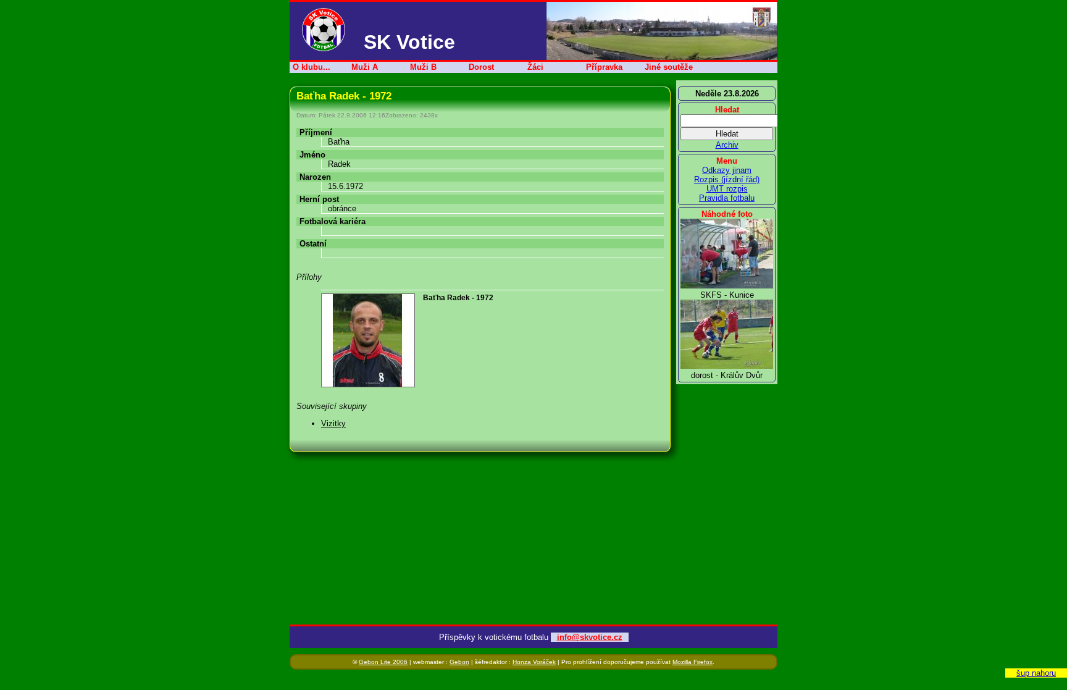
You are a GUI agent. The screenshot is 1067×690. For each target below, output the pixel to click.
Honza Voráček (534, 661)
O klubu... (311, 67)
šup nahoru (1036, 673)
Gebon (459, 661)
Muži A (364, 67)
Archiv (727, 144)
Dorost (481, 67)
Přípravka (604, 67)
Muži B (423, 67)
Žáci (535, 67)
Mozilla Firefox (692, 661)
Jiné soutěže (669, 67)
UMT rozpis (727, 188)
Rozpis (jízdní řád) (726, 179)
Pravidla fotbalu (727, 198)
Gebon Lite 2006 (383, 661)
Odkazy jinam (726, 170)
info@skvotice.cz (589, 637)
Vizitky (333, 423)
